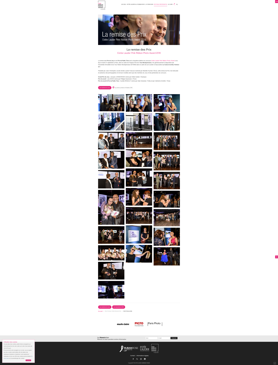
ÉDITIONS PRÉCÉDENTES (160, 4)
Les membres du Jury (105, 87)
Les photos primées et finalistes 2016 (123, 87)
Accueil (100, 311)
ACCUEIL (123, 4)
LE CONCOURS (149, 4)
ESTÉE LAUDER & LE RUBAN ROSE (136, 4)
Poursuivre (28, 360)
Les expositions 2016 (119, 307)
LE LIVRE (170, 4)
